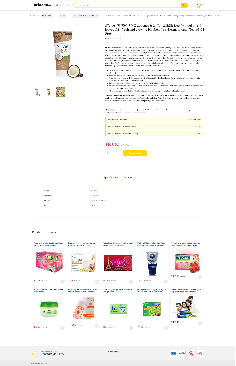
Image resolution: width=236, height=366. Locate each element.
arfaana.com (38, 363)
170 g (93, 205)
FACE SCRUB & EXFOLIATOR (85, 16)
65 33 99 (52, 354)
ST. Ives (94, 191)
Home (32, 16)
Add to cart (136, 153)
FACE (62, 16)
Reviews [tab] (128, 177)
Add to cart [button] (62, 282)
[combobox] (127, 5)
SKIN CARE (46, 16)
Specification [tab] (111, 177)
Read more (131, 328)
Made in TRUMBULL (99, 200)
